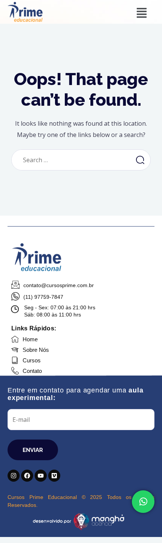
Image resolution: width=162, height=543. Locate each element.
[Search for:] (71, 160)
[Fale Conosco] (143, 501)
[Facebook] (27, 476)
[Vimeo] (54, 476)
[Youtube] (41, 476)
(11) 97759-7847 (43, 297)
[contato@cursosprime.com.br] (15, 285)
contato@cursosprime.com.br (58, 285)
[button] (141, 13)
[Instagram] (14, 476)
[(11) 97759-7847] (15, 296)
